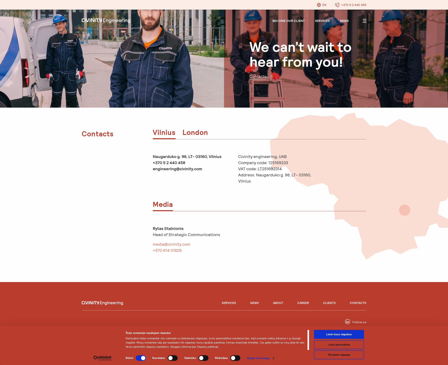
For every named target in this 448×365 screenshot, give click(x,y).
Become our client (288, 21)
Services (322, 21)
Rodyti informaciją (258, 358)
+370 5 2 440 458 (353, 5)
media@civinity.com (171, 244)
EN (324, 5)
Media (163, 204)
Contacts (358, 303)
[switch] (173, 358)
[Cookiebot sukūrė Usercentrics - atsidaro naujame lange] (102, 358)
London (195, 132)
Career (303, 303)
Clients (329, 303)
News (344, 21)
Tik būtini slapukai (339, 354)
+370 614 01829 (167, 250)
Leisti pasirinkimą (339, 344)
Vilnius (164, 132)
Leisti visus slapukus (339, 334)
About (278, 303)
